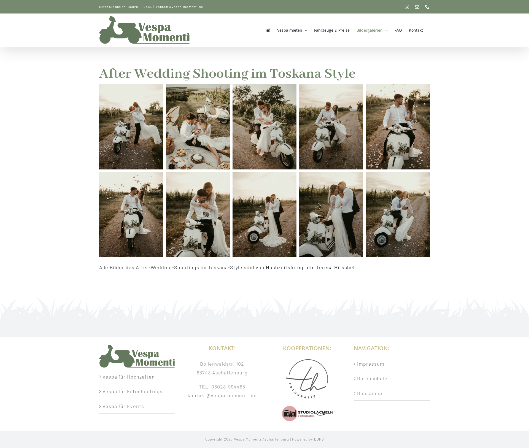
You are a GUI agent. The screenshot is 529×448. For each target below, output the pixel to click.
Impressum (370, 364)
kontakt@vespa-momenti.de (179, 7)
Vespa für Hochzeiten (128, 377)
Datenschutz (372, 378)
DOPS (319, 439)
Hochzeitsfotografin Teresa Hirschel (310, 267)
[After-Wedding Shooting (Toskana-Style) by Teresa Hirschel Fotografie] (131, 126)
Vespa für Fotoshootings (132, 391)
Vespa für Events (123, 406)
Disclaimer (370, 393)
